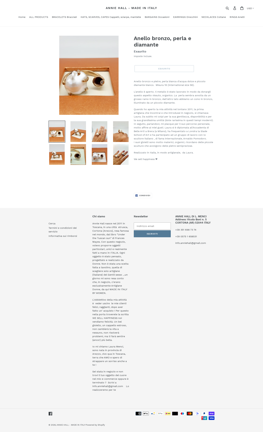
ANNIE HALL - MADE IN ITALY (131, 8)
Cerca (52, 223)
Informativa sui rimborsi (63, 236)
